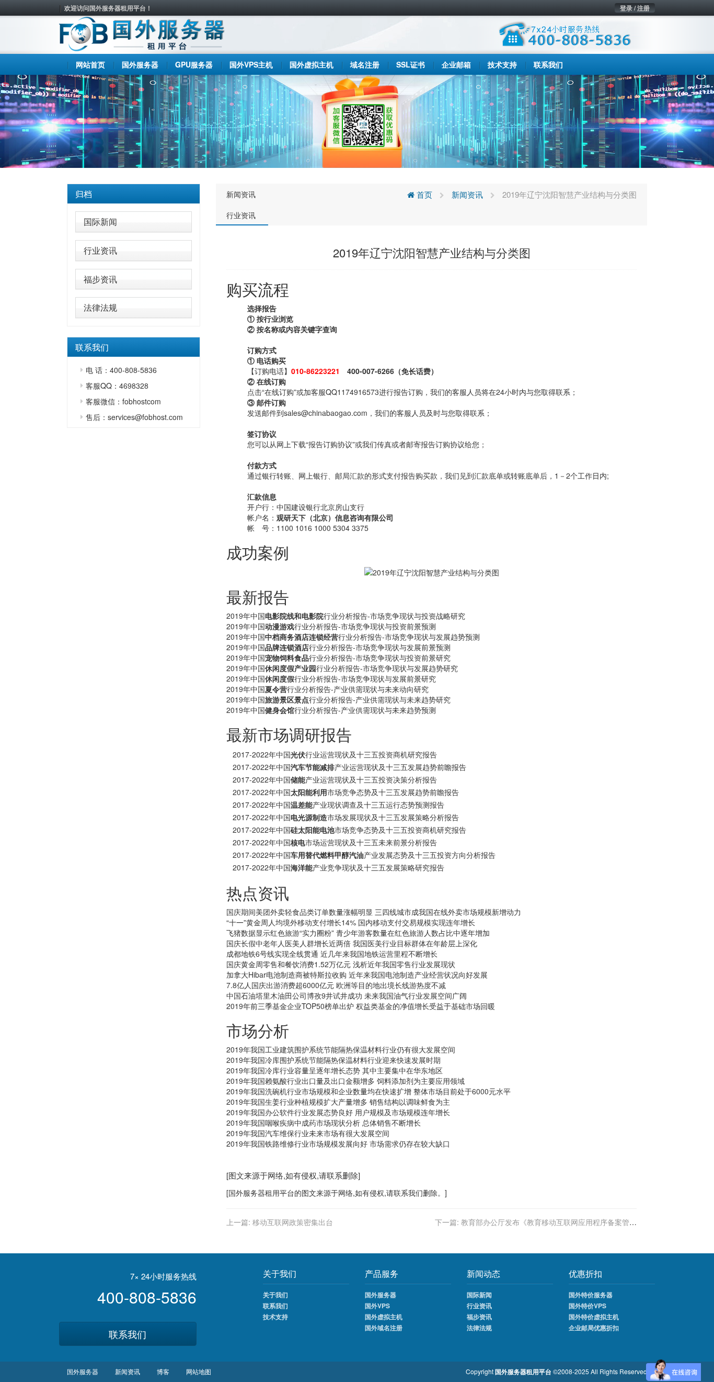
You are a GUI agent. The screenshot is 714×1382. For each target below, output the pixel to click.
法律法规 (100, 307)
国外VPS (377, 1305)
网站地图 (198, 1371)
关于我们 (275, 1294)
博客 (163, 1371)
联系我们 (127, 1334)
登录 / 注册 (635, 8)
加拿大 (237, 974)
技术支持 (275, 1316)
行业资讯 (100, 250)
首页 (423, 194)
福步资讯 (100, 279)
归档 (83, 194)
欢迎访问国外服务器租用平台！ (108, 8)
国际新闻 (100, 222)
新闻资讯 (241, 194)
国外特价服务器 (591, 1294)
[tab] (133, 194)
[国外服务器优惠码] (357, 120)
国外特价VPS (587, 1305)
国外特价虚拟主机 (594, 1316)
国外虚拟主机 (383, 1316)
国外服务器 (246, 1192)
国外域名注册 (383, 1327)
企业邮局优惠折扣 (594, 1327)
